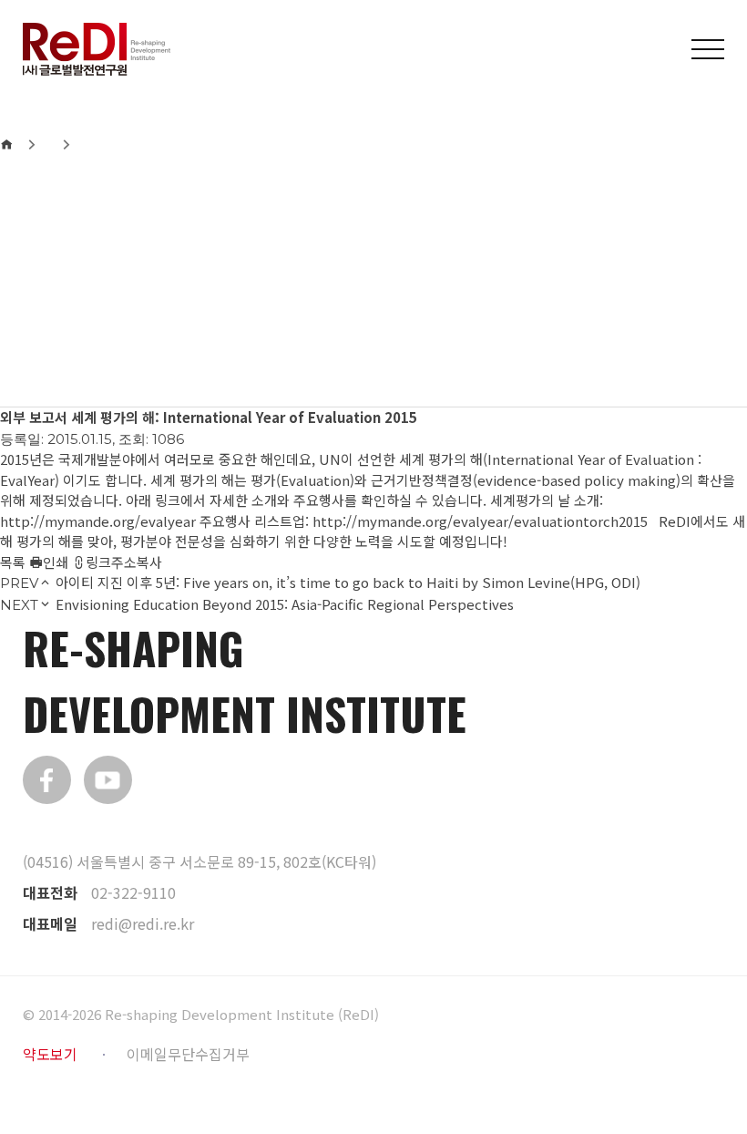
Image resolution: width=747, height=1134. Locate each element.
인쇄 (55, 562)
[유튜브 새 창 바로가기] (108, 780)
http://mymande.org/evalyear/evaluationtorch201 (476, 521)
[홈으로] (6, 144)
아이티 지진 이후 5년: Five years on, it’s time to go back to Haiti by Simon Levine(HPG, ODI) (348, 582)
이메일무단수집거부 (188, 1054)
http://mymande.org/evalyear (98, 521)
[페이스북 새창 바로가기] (47, 780)
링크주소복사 (124, 562)
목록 (13, 562)
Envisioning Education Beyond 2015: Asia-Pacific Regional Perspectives (285, 603)
